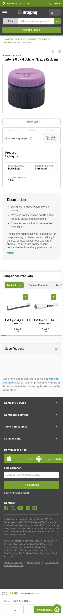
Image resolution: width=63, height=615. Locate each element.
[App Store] (16, 456)
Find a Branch (12, 468)
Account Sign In (31, 29)
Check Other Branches (51, 138)
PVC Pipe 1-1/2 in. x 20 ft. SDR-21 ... (17, 322)
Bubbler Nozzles (24, 42)
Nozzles (9, 42)
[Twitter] (14, 509)
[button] (16, 3)
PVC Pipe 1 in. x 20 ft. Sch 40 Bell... (45, 322)
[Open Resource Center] (56, 608)
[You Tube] (21, 509)
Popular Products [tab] (38, 285)
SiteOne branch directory (17, 492)
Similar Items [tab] (14, 285)
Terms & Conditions (13, 562)
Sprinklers (45, 39)
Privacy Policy (33, 562)
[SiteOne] (28, 14)
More (11, 253)
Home (6, 39)
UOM (7, 601)
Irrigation (32, 39)
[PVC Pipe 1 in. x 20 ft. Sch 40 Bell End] (45, 306)
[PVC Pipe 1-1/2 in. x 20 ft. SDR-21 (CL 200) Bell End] (17, 306)
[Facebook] (7, 509)
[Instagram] (35, 509)
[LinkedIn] (29, 509)
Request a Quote (47, 609)
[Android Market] (46, 456)
